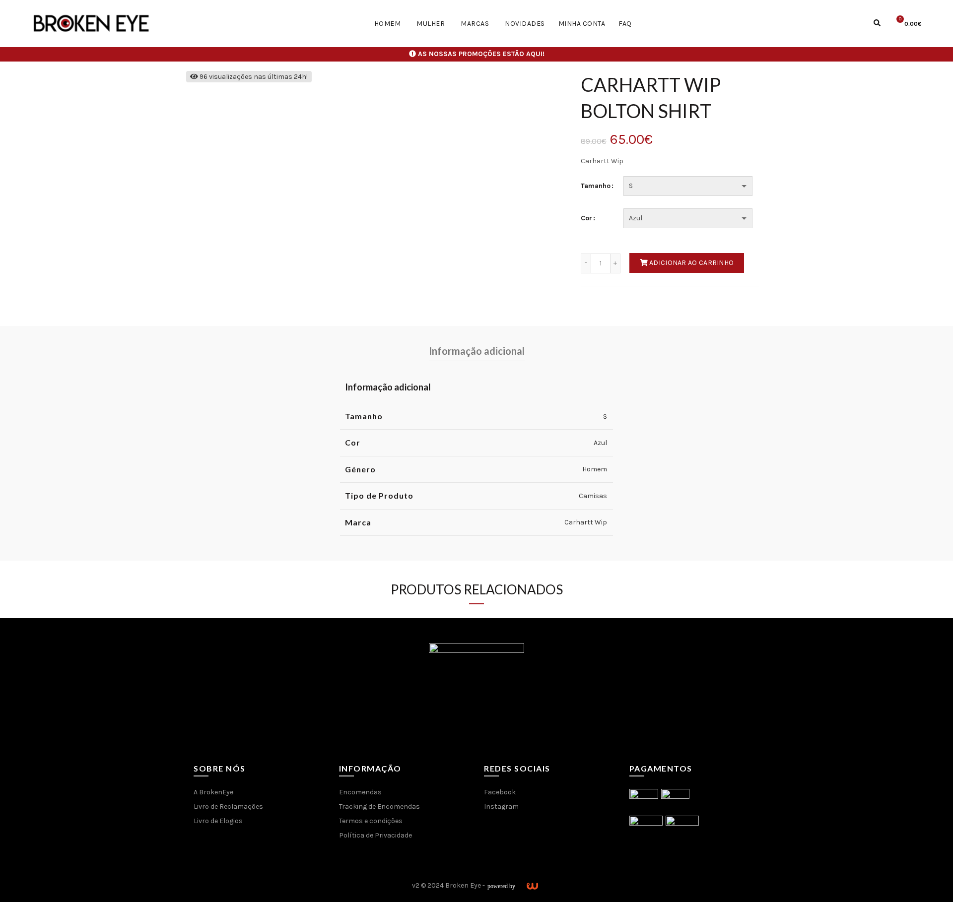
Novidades (525, 23)
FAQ (625, 23)
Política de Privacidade (375, 835)
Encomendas (360, 792)
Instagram (501, 806)
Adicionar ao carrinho (691, 262)
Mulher (430, 23)
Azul (600, 443)
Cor (586, 218)
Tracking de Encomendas (379, 806)
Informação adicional (477, 351)
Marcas (475, 23)
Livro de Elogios (218, 821)
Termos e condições (371, 821)
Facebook (500, 792)
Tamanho (596, 186)
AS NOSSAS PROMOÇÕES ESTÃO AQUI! (481, 54)
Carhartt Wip (585, 522)
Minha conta (582, 23)
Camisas (593, 496)
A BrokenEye (213, 792)
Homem (387, 23)
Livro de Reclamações (228, 806)
